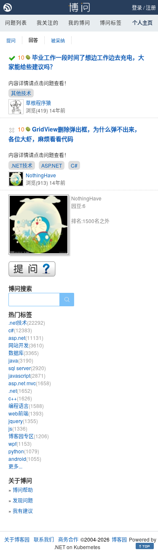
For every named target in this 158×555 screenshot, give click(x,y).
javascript (27, 375)
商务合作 (68, 539)
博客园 (119, 539)
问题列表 (16, 22)
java (20, 360)
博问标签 (111, 22)
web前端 (25, 413)
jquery (23, 420)
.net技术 (26, 322)
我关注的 (48, 22)
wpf (20, 443)
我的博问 (79, 22)
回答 (33, 40)
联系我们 (44, 539)
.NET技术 (21, 165)
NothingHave (41, 175)
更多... (15, 466)
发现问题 (23, 500)
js (17, 428)
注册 (151, 7)
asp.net (25, 337)
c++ (20, 398)
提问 (11, 40)
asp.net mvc (29, 383)
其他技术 (21, 93)
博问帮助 (23, 489)
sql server (27, 367)
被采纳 (58, 40)
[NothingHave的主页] (39, 226)
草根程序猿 (38, 102)
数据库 (23, 352)
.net (20, 390)
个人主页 (142, 22)
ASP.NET (51, 165)
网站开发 (26, 345)
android (24, 458)
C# (74, 165)
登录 (137, 7)
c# (20, 330)
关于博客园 (16, 539)
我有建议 (23, 510)
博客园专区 (28, 435)
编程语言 (26, 405)
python (23, 451)
